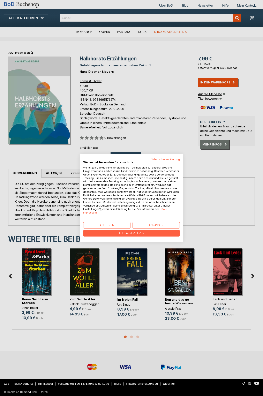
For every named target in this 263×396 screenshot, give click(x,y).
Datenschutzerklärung (165, 159)
